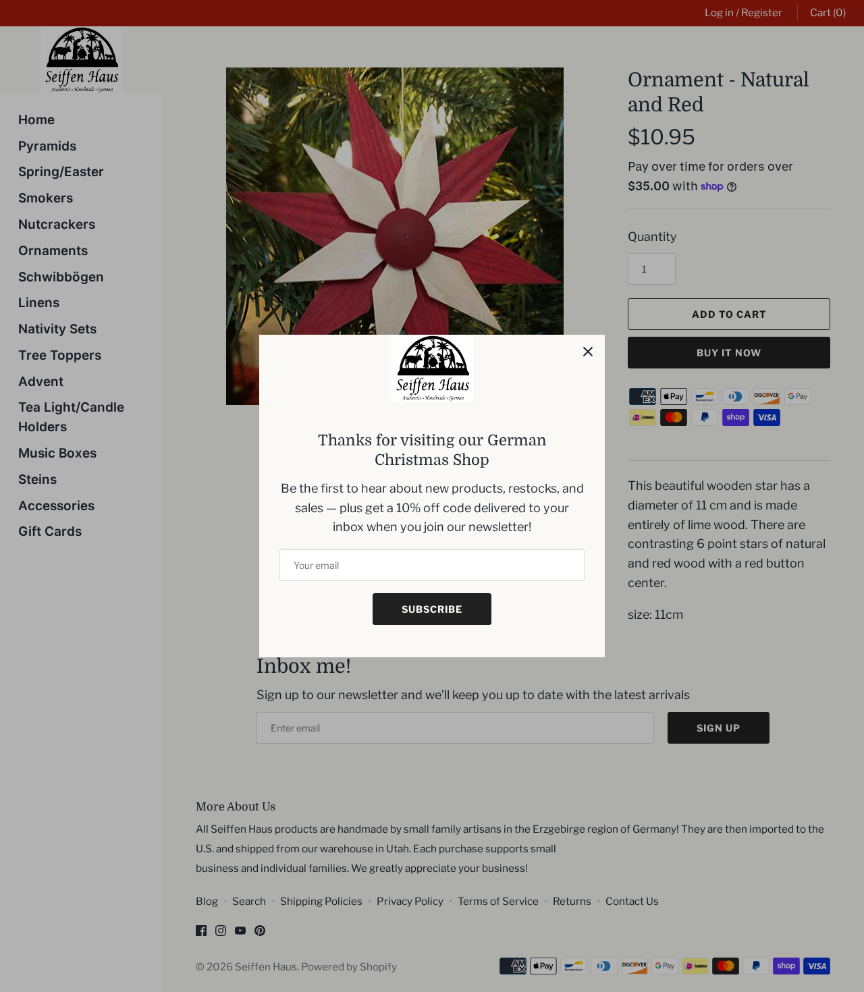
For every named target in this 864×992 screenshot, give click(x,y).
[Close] (588, 351)
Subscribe (432, 609)
